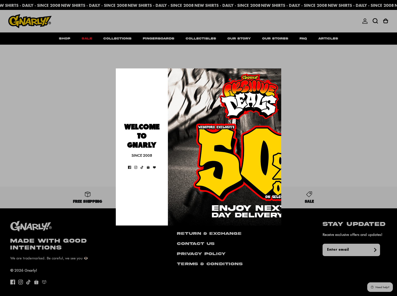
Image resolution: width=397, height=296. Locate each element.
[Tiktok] (141, 167)
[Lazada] (154, 167)
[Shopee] (148, 167)
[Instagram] (135, 167)
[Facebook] (129, 167)
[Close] (276, 73)
